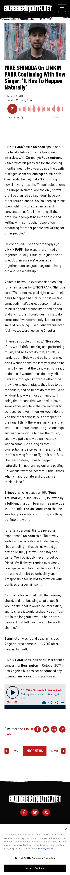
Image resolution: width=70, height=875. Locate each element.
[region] (35, 849)
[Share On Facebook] (37, 729)
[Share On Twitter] (46, 729)
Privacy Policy (45, 848)
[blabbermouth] (28, 11)
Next (55, 751)
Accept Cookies (35, 868)
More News (35, 750)
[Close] (66, 829)
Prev (14, 751)
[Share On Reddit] (54, 729)
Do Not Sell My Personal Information (35, 858)
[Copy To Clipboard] (62, 729)
